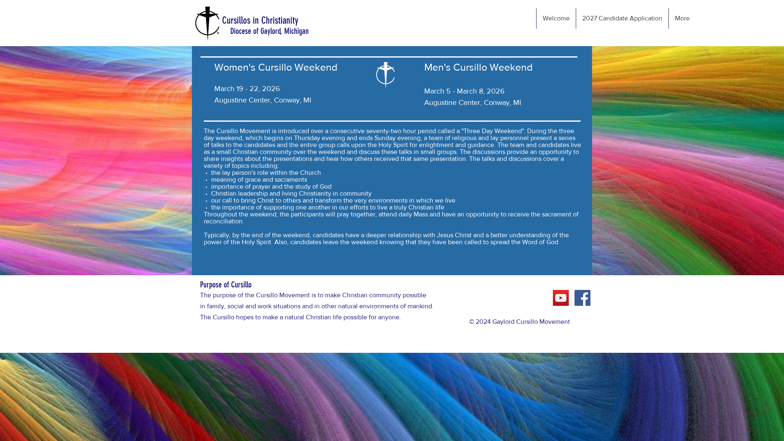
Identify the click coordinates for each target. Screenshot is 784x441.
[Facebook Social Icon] (582, 298)
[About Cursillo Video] (561, 298)
